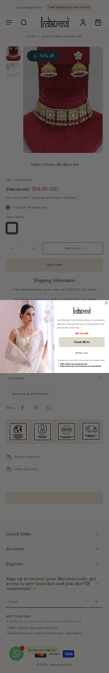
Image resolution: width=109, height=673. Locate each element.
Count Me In (81, 341)
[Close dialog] (106, 303)
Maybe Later (81, 353)
